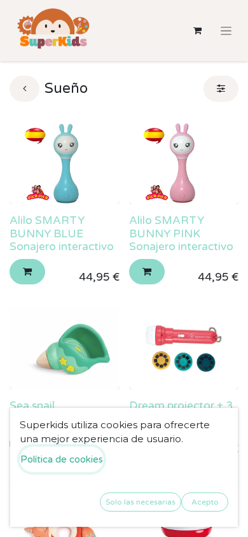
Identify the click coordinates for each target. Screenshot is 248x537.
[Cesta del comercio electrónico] (197, 30)
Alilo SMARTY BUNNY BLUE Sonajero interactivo (62, 233)
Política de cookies (61, 459)
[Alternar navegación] (226, 30)
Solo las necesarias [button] (141, 502)
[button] (27, 272)
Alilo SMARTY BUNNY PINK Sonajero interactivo (181, 233)
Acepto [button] (205, 502)
